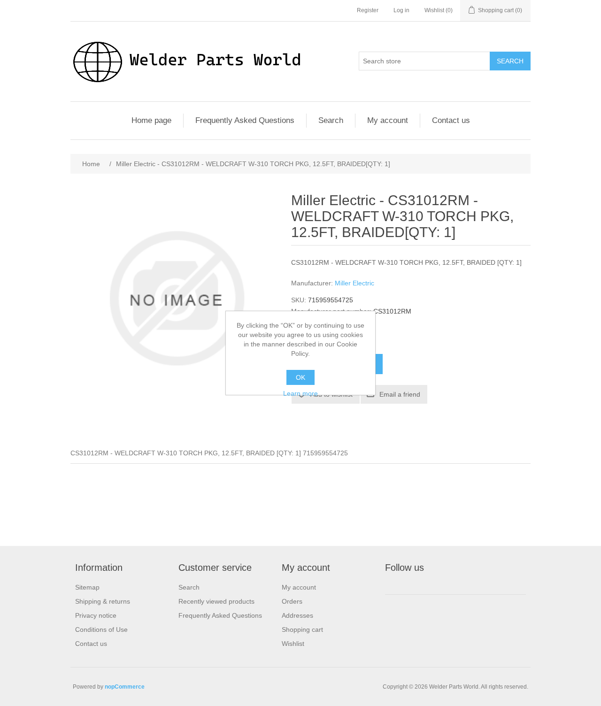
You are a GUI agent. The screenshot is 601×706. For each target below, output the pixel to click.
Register (367, 10)
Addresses (297, 615)
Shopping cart (302, 629)
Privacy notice (95, 615)
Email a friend (399, 394)
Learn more (300, 393)
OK (300, 377)
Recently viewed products (216, 601)
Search (510, 61)
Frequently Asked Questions (244, 120)
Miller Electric (354, 283)
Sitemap (87, 587)
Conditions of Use (101, 629)
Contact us (451, 120)
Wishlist (293, 643)
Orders (292, 601)
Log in (401, 10)
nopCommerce (125, 686)
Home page (151, 120)
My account (387, 120)
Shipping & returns (102, 601)
